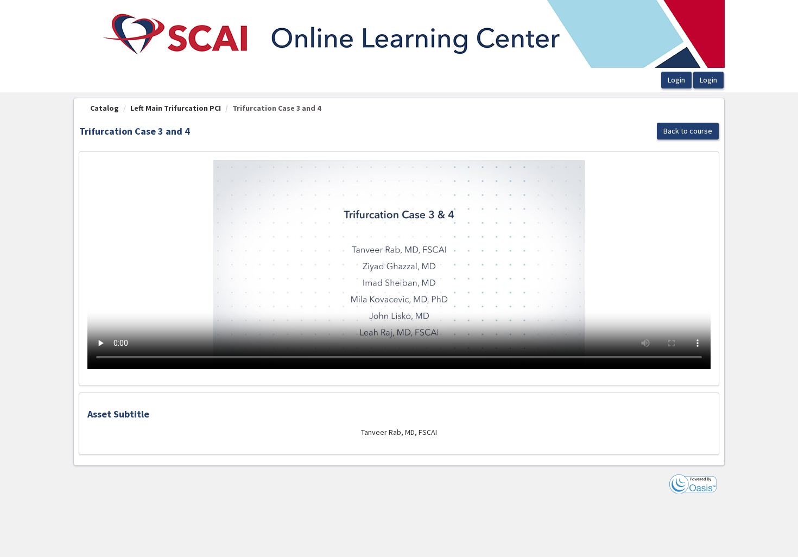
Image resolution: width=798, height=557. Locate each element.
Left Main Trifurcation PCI (175, 108)
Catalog (104, 108)
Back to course (687, 131)
